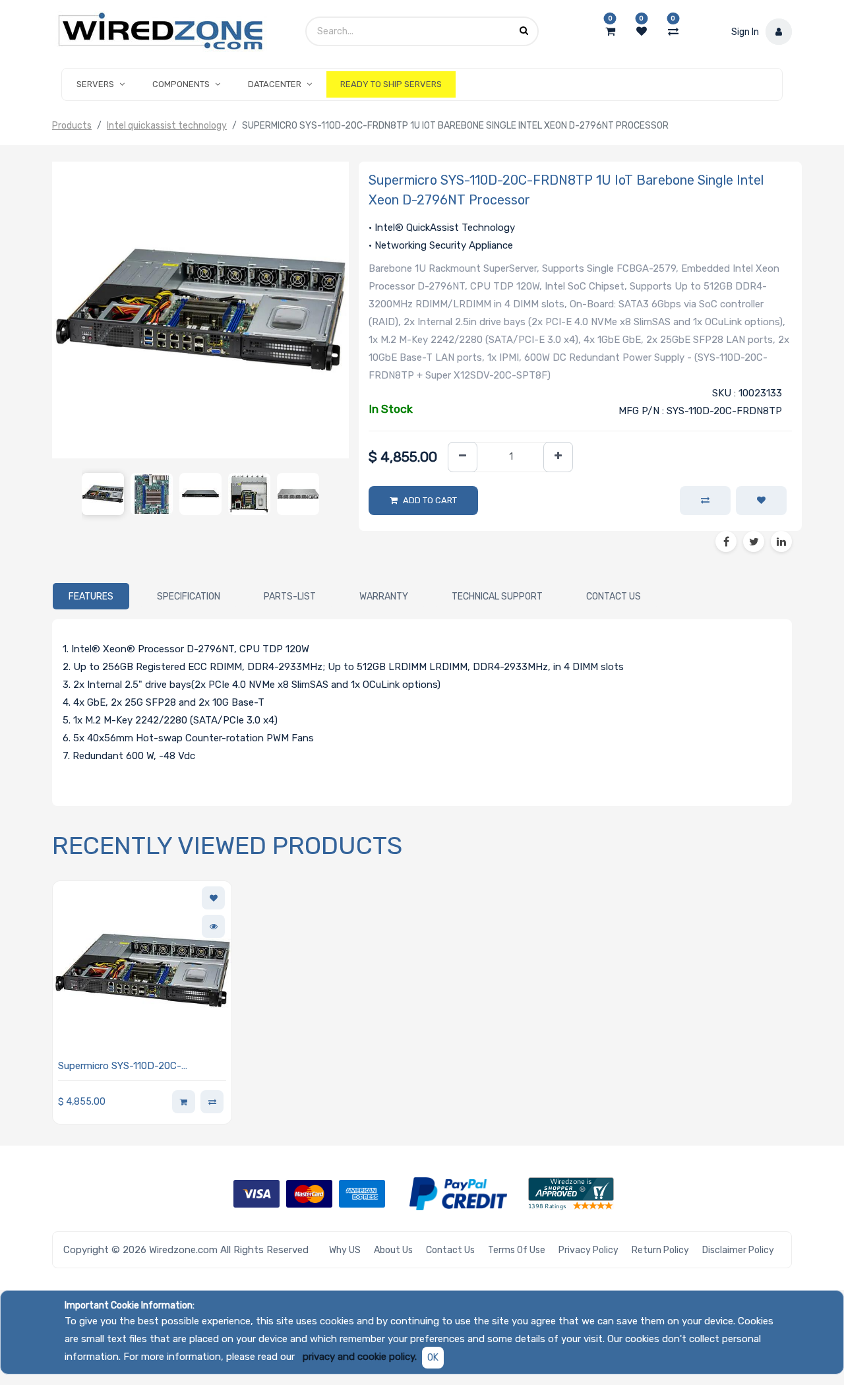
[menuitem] (391, 84)
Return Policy (660, 1250)
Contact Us (450, 1250)
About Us (393, 1250)
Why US (345, 1250)
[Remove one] (462, 457)
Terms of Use (516, 1250)
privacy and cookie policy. (360, 1357)
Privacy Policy (588, 1250)
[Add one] (558, 457)
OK (432, 1357)
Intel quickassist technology (167, 125)
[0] (610, 32)
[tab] (91, 596)
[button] (761, 500)
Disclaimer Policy (738, 1250)
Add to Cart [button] (430, 500)
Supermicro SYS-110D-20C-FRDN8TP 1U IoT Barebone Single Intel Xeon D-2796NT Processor (134, 1067)
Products (72, 125)
